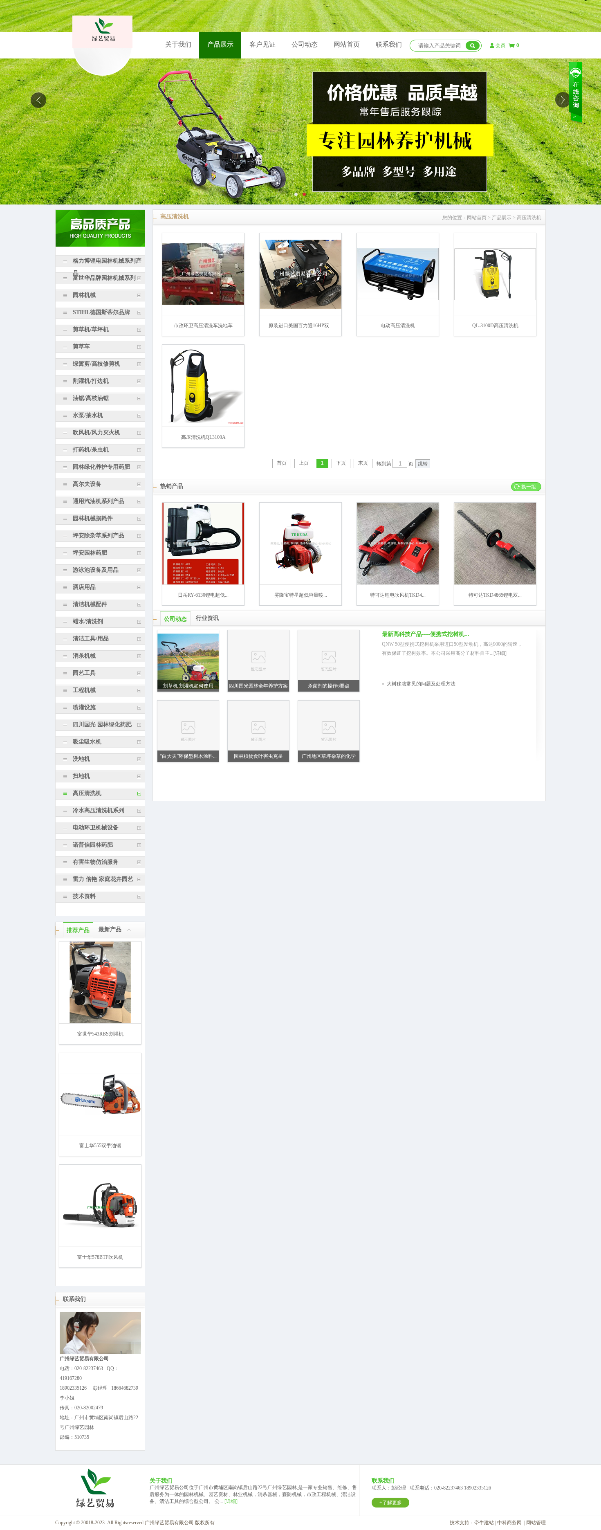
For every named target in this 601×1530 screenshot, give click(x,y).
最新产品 (110, 929)
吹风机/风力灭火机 (96, 432)
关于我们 (178, 44)
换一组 (528, 487)
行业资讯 (207, 618)
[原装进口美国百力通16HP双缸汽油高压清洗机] (300, 307)
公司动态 (305, 44)
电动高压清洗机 (398, 325)
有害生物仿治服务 (96, 862)
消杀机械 (84, 656)
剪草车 (81, 347)
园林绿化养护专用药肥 (101, 467)
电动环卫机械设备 (96, 828)
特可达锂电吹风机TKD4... (398, 595)
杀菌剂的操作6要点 (329, 686)
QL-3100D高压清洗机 (495, 325)
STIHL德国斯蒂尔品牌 (101, 312)
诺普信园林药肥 (93, 845)
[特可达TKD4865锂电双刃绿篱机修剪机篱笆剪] (495, 583)
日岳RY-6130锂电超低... (203, 595)
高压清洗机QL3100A (203, 437)
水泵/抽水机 (88, 415)
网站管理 (536, 1523)
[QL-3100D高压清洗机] (495, 298)
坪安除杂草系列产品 (98, 535)
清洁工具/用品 (91, 639)
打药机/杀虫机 (91, 450)
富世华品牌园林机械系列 (104, 278)
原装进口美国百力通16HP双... (301, 325)
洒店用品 (84, 587)
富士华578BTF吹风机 (100, 1257)
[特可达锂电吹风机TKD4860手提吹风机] (398, 583)
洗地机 (81, 759)
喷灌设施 (84, 707)
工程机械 (84, 690)
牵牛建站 (484, 1523)
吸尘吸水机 (87, 742)
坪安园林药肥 (90, 553)
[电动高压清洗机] (398, 298)
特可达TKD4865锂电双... (495, 595)
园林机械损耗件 (93, 518)
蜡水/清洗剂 (88, 621)
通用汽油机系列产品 (98, 501)
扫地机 (81, 776)
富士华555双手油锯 (100, 1145)
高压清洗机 (87, 793)
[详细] (500, 653)
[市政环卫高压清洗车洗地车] (203, 303)
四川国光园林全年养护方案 (258, 686)
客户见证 (262, 44)
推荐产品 (78, 930)
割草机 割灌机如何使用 (188, 686)
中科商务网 (509, 1523)
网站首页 (347, 44)
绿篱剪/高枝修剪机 (96, 364)
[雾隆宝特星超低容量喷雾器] (300, 583)
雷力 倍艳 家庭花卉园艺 (103, 879)
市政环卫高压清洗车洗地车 (203, 325)
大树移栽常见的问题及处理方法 (421, 684)
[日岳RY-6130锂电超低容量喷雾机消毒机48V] (203, 583)
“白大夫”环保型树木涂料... (188, 756)
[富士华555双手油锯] (100, 1114)
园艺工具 (84, 673)
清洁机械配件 (90, 604)
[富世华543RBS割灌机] (100, 1021)
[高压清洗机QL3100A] (203, 422)
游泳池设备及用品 (96, 570)
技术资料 (84, 896)
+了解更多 (390, 1502)
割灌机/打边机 (91, 381)
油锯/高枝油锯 (91, 398)
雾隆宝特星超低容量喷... (300, 595)
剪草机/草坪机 (91, 329)
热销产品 (171, 486)
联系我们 (389, 44)
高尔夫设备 (87, 484)
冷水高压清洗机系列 (98, 810)
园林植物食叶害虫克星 (258, 756)
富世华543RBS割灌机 (100, 1034)
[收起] (129, 929)
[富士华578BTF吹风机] (100, 1229)
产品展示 (220, 44)
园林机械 (84, 295)
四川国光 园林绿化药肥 (102, 724)
